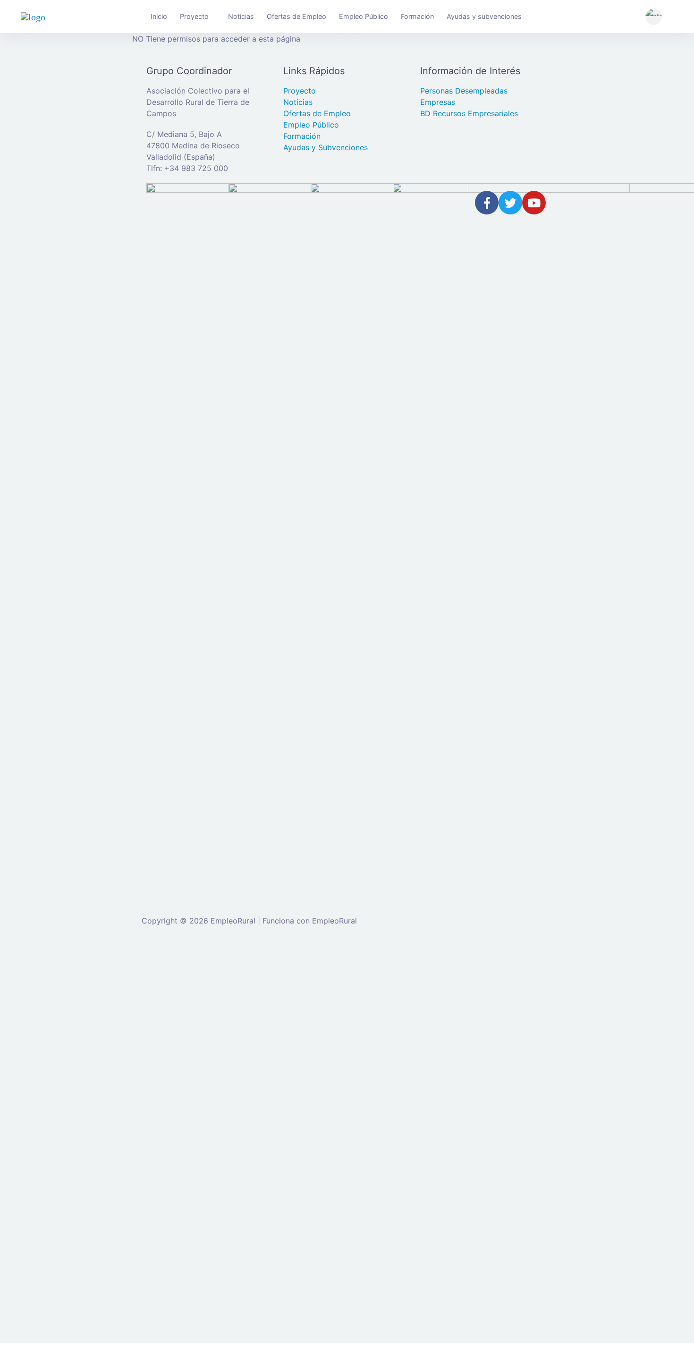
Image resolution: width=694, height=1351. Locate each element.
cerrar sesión (469, 964)
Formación (417, 16)
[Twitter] (510, 202)
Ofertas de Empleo (296, 16)
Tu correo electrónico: (198, 1252)
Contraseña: (180, 1066)
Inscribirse (289, 1126)
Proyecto (194, 16)
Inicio (159, 16)
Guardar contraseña (205, 1145)
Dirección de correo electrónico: (216, 1030)
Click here (327, 1222)
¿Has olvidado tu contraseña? (211, 1126)
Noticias (241, 16)
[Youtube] (534, 202)
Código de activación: (197, 1288)
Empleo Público (363, 16)
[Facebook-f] (487, 202)
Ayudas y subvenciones (484, 16)
